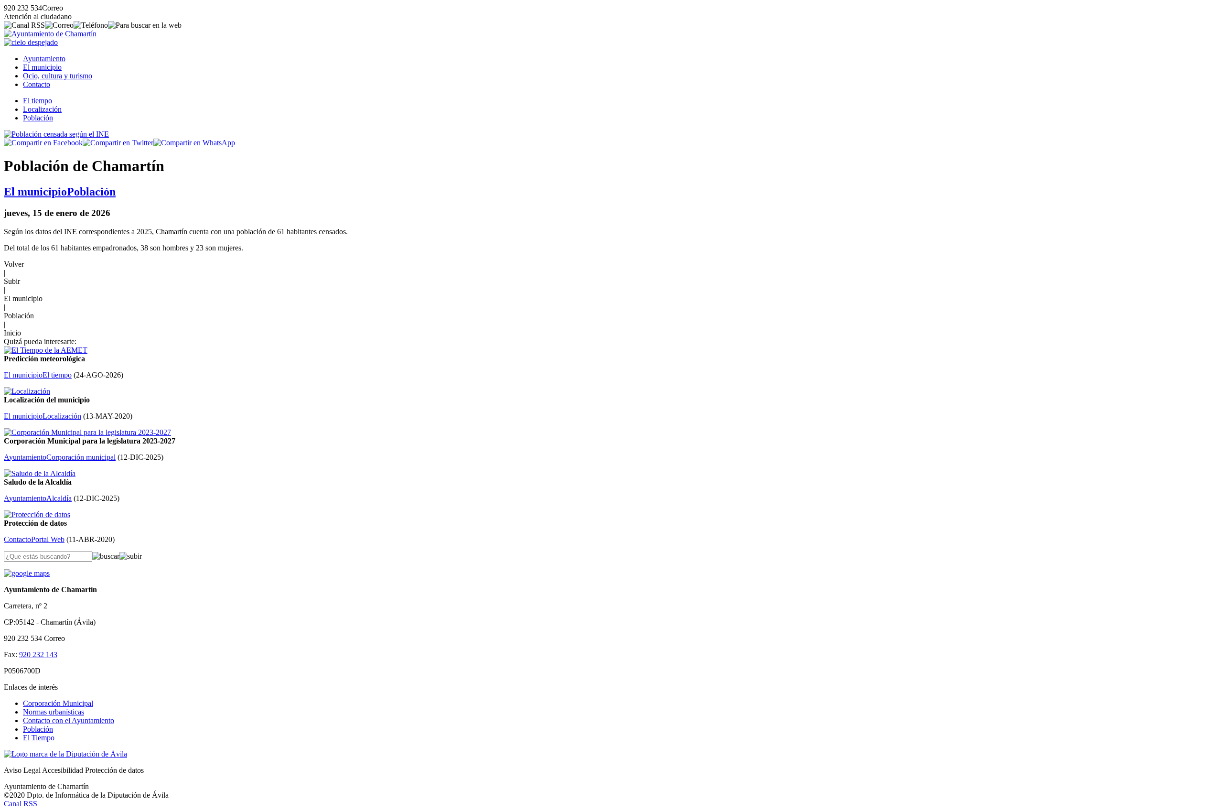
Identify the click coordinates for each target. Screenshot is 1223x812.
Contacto (36, 84)
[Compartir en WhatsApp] (194, 143)
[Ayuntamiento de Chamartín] (50, 34)
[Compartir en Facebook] (43, 143)
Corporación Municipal (58, 703)
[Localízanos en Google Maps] (27, 573)
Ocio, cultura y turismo (57, 76)
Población (38, 118)
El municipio (42, 67)
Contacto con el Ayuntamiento (68, 720)
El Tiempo (38, 738)
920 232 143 (38, 654)
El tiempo (37, 101)
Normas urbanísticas (53, 712)
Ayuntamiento (44, 58)
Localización (42, 109)
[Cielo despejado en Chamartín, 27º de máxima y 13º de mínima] (31, 42)
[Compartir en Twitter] (118, 143)
